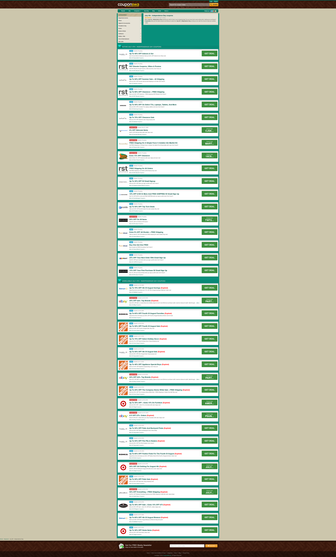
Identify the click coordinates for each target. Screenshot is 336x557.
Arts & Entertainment (123, 39)
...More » (198, 303)
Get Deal (209, 53)
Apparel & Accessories (124, 23)
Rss (215, 11)
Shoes (120, 20)
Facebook (210, 11)
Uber (197, 7)
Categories (137, 11)
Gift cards (120, 41)
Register (216, 1)
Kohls (159, 11)
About (175, 553)
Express (187, 7)
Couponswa (148, 21)
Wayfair (123, 11)
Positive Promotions (204, 7)
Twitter (212, 11)
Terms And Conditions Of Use (158, 553)
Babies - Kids (121, 36)
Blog (153, 11)
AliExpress (192, 7)
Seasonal (6, 539)
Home (1, 539)
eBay (178, 7)
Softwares (121, 33)
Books (120, 28)
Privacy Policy (186, 553)
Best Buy (146, 11)
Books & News (122, 31)
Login (211, 1)
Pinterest (213, 11)
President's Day (122, 26)
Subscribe (212, 546)
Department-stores (123, 18)
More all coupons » (136, 58)
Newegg (183, 7)
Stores (166, 11)
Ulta (130, 11)
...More (146, 22)
